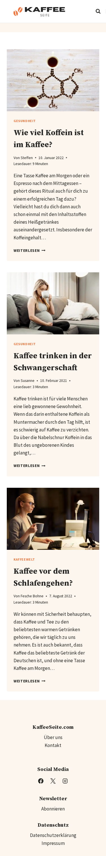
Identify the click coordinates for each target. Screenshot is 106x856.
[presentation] (53, 80)
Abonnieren (53, 809)
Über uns (53, 737)
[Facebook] (41, 781)
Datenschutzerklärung (53, 835)
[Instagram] (65, 781)
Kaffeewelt (24, 559)
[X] (53, 781)
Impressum (53, 843)
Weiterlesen (30, 250)
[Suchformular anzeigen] (98, 11)
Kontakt (53, 745)
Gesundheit (25, 121)
